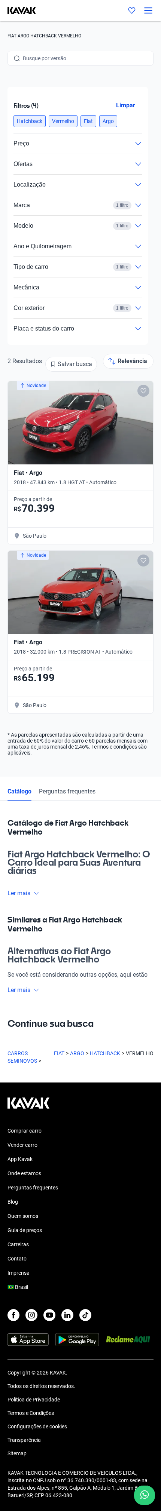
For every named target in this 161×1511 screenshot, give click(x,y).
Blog (12, 1202)
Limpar (125, 105)
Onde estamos (24, 1173)
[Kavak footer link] (28, 1107)
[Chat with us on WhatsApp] (144, 1495)
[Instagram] (31, 1315)
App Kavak (20, 1159)
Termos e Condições (30, 1413)
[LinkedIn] (67, 1315)
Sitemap (17, 1453)
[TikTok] (85, 1315)
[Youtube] (49, 1315)
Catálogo (19, 791)
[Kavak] (18, 10)
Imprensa (18, 1273)
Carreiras (18, 1244)
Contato (17, 1259)
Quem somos (22, 1216)
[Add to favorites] (143, 391)
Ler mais (18, 893)
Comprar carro (24, 1131)
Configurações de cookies (37, 1426)
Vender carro (22, 1145)
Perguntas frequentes (67, 791)
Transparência (24, 1440)
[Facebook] (13, 1315)
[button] (29, 121)
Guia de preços (24, 1230)
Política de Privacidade (33, 1400)
